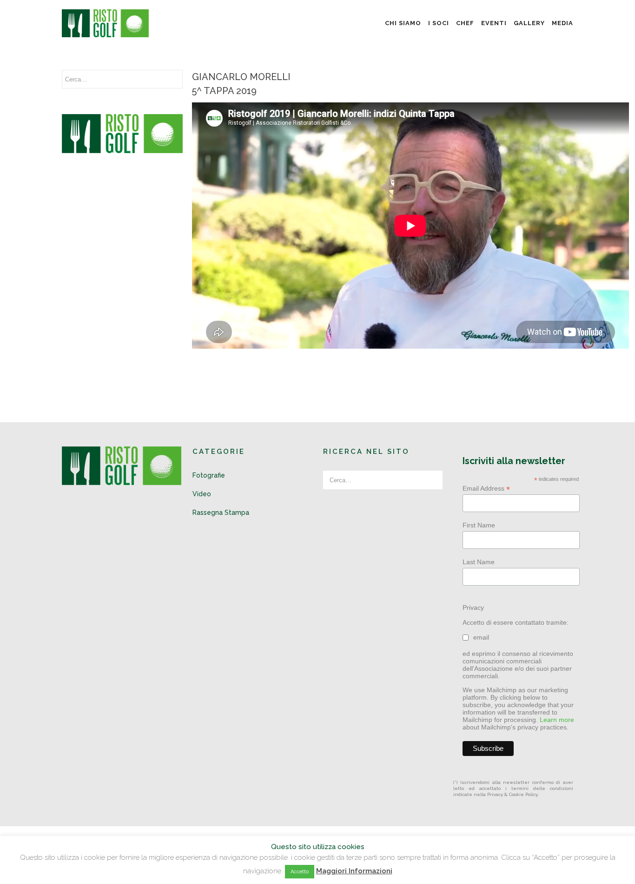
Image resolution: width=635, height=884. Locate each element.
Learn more (557, 719)
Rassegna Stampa (220, 512)
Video (201, 494)
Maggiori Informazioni (354, 871)
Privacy (473, 607)
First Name (479, 525)
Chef (465, 23)
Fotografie (208, 475)
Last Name (479, 562)
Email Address (486, 488)
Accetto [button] (300, 872)
